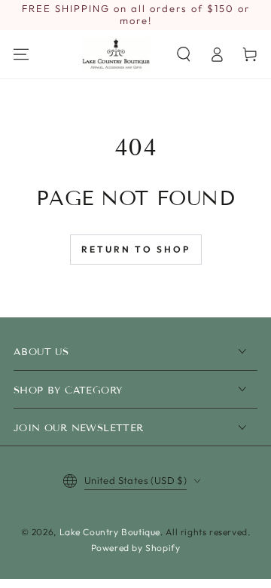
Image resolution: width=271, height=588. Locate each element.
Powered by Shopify (136, 547)
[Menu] (21, 54)
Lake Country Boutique (110, 531)
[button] (183, 54)
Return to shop (135, 249)
